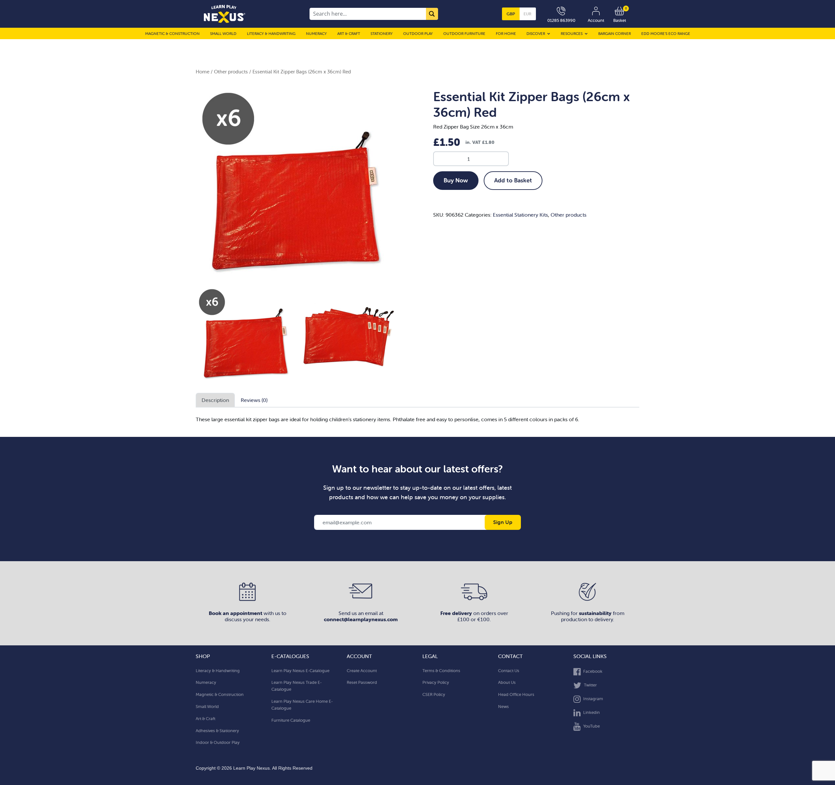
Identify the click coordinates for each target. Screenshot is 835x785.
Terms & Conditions (441, 670)
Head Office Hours (516, 694)
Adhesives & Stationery (217, 730)
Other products (231, 72)
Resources (572, 33)
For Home (506, 33)
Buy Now (456, 180)
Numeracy (316, 33)
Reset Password (362, 682)
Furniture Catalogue (290, 720)
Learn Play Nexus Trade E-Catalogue (296, 686)
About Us (507, 682)
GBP (511, 14)
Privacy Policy (435, 682)
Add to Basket (513, 180)
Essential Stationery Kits (520, 214)
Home (202, 72)
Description (215, 400)
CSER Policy (433, 694)
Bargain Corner (614, 33)
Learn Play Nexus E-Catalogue (300, 670)
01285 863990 (561, 20)
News (503, 706)
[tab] (215, 400)
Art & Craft (348, 33)
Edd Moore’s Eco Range (665, 33)
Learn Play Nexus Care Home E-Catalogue (302, 705)
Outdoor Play (418, 33)
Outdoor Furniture (464, 33)
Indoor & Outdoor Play (218, 742)
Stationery (382, 33)
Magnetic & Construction (172, 33)
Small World (223, 33)
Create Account (362, 670)
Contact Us (508, 670)
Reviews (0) (254, 400)
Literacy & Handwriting (271, 33)
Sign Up (502, 522)
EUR (527, 14)
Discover (535, 33)
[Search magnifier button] (432, 14)
